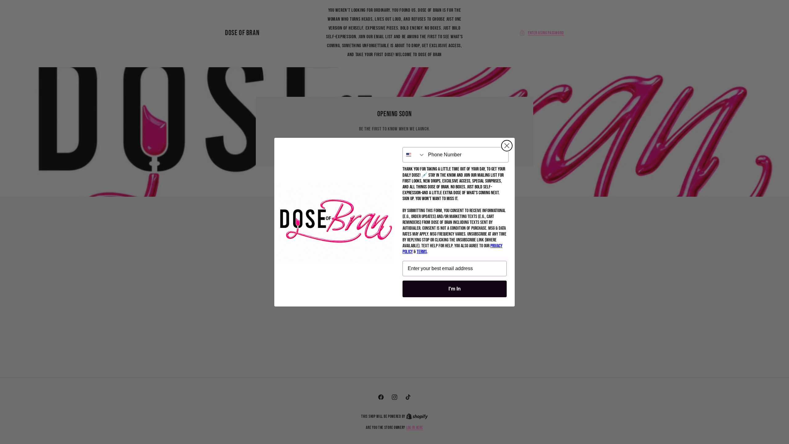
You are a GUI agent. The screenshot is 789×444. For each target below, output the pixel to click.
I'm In (454, 288)
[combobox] (414, 154)
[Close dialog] (506, 145)
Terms (422, 252)
